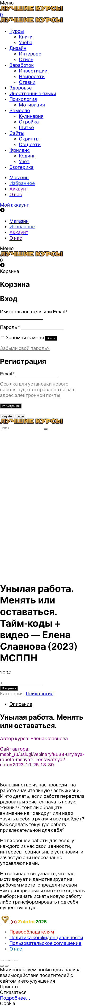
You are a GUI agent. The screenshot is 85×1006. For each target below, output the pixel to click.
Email (7, 373)
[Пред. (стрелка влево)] (2, 966)
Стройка (29, 121)
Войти (51, 338)
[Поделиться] (6, 960)
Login (20, 416)
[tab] (47, 704)
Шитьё (26, 127)
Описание (20, 704)
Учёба (25, 42)
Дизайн (17, 48)
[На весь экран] (11, 960)
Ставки (27, 82)
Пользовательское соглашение (45, 943)
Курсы (16, 31)
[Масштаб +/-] (16, 960)
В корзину (9, 688)
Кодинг (27, 155)
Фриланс (19, 150)
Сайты (16, 133)
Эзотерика (21, 167)
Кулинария (31, 116)
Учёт (24, 161)
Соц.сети (30, 144)
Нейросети (32, 76)
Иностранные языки (32, 93)
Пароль (10, 327)
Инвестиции (33, 70)
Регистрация (11, 406)
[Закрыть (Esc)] (2, 960)
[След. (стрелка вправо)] (6, 966)
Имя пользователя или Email (34, 311)
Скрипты (29, 138)
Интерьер (30, 53)
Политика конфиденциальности (46, 937)
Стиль (26, 59)
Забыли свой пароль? (25, 348)
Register (7, 416)
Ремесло (19, 110)
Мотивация (32, 104)
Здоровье (20, 87)
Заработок (21, 65)
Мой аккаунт (14, 205)
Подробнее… (15, 998)
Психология (23, 99)
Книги (26, 36)
